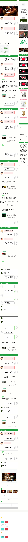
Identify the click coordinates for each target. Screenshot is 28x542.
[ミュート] (25, 60)
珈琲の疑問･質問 (23, 134)
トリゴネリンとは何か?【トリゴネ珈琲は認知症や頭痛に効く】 (23, 159)
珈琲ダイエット (23, 139)
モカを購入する (6, 521)
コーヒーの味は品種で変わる (4, 48)
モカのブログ (2, 521)
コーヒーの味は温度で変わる (4, 46)
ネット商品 (23, 127)
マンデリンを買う (6, 537)
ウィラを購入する (6, 529)
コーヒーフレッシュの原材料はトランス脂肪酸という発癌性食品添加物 (23, 145)
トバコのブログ (2, 537)
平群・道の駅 (23, 129)
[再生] (20, 60)
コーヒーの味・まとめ (4, 52)
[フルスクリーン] (26, 60)
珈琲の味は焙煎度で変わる (4, 47)
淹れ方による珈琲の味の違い (4, 51)
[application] (23, 59)
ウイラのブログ (2, 529)
